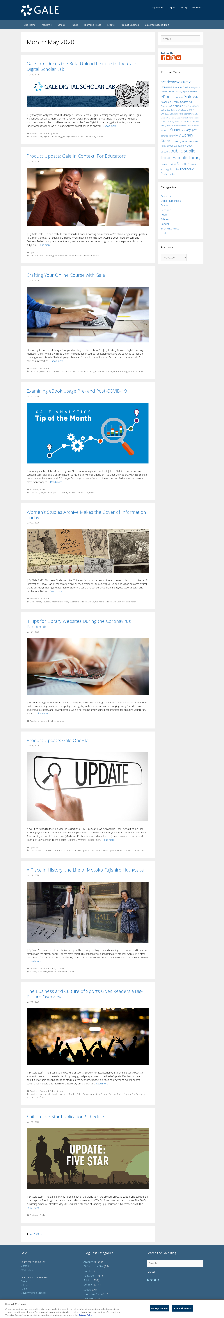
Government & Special (33, 1292)
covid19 (44, 371)
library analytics (69, 492)
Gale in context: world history (188, 118)
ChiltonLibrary (175, 91)
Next (38, 1233)
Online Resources (103, 371)
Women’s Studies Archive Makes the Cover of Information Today (86, 515)
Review (120, 1093)
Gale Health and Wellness (176, 110)
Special (165, 224)
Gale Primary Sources (94, 136)
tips (86, 492)
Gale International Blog (157, 24)
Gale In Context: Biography (181, 114)
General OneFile (191, 121)
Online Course (72, 371)
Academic (47, 24)
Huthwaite (42, 971)
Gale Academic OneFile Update (45, 850)
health (170, 125)
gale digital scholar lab (72, 136)
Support (171, 7)
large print (191, 130)
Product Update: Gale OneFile (57, 740)
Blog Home (30, 24)
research (165, 164)
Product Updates (130, 24)
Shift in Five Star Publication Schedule (65, 1116)
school (173, 164)
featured (179, 97)
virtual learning (120, 371)
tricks (91, 492)
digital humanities (52, 136)
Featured (44, 133)
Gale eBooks (82, 1093)
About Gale (27, 1269)
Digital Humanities (171, 200)
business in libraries (49, 1093)
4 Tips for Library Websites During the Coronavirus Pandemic (79, 624)
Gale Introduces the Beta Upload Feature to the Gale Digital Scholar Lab (81, 66)
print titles (95, 1093)
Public (75, 24)
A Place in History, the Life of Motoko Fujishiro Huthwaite (85, 870)
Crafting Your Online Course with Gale (66, 275)
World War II (63, 971)
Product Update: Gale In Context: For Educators (76, 156)
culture (63, 1093)
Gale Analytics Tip (52, 492)
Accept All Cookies (183, 1308)
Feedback (196, 7)
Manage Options (159, 1308)
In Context (174, 129)
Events (111, 24)
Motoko (52, 971)
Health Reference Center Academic (186, 126)
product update (175, 145)
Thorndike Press (92, 24)
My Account (158, 7)
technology (165, 169)
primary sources (181, 141)
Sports (127, 1093)
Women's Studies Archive (82, 601)
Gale (188, 96)
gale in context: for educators (67, 255)
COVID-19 (34, 371)
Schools (62, 24)
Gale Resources (56, 371)
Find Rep (184, 7)
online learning (87, 371)
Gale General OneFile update (75, 850)
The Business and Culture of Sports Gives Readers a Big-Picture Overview (85, 994)
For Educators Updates (41, 255)
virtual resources (136, 371)
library (172, 135)
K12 (183, 130)
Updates (54, 133)
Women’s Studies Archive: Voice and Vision (115, 601)
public (81, 492)
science (193, 164)
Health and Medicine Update (130, 850)
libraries (164, 135)
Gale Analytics (36, 492)
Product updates (91, 255)
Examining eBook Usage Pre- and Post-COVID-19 (77, 391)
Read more (110, 126)
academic (34, 136)
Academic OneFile (181, 87)
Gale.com (26, 1265)
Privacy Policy (86, 1314)
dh (41, 136)
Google (164, 125)
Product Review (108, 1093)
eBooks (71, 1093)
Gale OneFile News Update (103, 850)
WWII (72, 971)
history (33, 971)
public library (188, 157)
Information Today (60, 601)
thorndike (174, 169)
